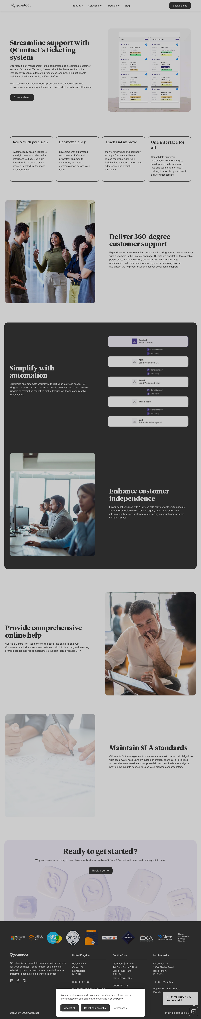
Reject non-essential (95, 1007)
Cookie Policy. (115, 998)
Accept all (69, 1007)
